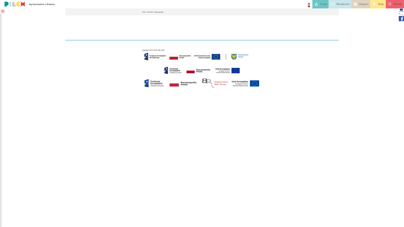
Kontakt (150, 12)
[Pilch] (14, 4)
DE (309, 6)
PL (309, 3)
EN (309, 5)
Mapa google (158, 12)
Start (144, 12)
